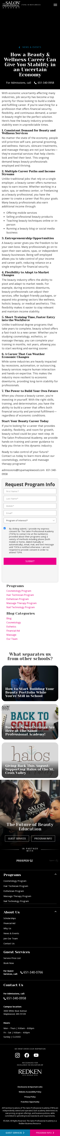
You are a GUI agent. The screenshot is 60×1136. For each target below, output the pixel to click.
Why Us (7, 928)
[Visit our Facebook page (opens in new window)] (27, 1055)
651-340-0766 (39, 972)
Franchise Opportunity (30, 1102)
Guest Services (17, 838)
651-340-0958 (16, 998)
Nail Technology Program (20, 607)
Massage (11, 634)
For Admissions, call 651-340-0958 (30, 82)
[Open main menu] (55, 5)
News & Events (30, 47)
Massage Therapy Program (21, 603)
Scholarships (9, 918)
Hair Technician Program (20, 595)
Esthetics (11, 626)
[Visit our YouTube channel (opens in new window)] (36, 1055)
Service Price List (12, 958)
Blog (9, 618)
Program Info (43, 838)
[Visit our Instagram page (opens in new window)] (17, 1055)
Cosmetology (13, 622)
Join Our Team (10, 938)
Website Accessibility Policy (30, 1092)
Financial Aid (13, 630)
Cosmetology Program (18, 590)
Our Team (11, 639)
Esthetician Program (17, 599)
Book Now (8, 963)
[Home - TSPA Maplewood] (11, 5)
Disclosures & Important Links (30, 1087)
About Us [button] (11, 912)
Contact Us (9, 943)
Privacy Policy (30, 1097)
